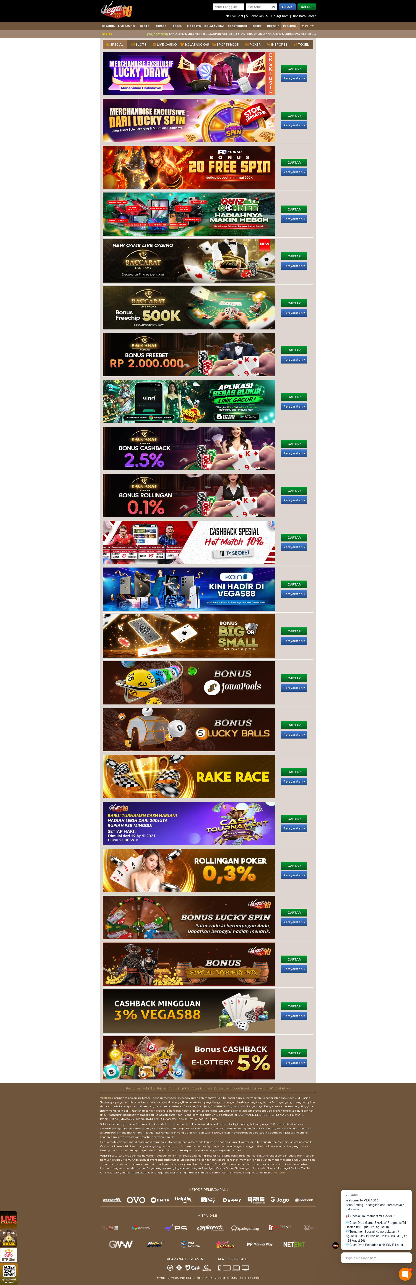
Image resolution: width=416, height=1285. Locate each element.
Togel (177, 26)
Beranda (108, 26)
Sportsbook (237, 26)
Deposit (273, 26)
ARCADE (161, 26)
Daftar (306, 6)
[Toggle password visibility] (273, 7)
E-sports (194, 26)
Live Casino (126, 26)
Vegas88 (106, 1097)
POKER (257, 26)
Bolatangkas (214, 26)
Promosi (289, 26)
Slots (144, 26)
